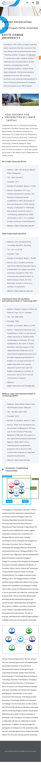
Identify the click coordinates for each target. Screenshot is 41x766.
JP (27, 3)
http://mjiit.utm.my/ (22, 460)
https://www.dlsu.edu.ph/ (24, 226)
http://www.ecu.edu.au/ (24, 291)
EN (33, 3)
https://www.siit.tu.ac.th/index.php (21, 386)
